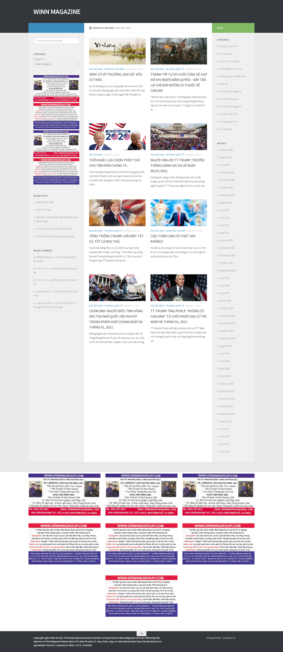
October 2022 (226, 149)
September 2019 (227, 338)
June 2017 (225, 436)
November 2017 (227, 398)
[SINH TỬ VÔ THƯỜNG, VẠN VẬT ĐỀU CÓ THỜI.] (117, 51)
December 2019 (227, 315)
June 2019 (225, 361)
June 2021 (225, 217)
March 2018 (225, 376)
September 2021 (227, 195)
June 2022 (225, 164)
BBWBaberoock (44, 257)
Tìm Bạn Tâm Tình (228, 114)
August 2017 (226, 421)
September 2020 (227, 270)
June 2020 (225, 285)
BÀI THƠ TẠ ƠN (43, 209)
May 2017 (224, 444)
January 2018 (226, 383)
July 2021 (224, 210)
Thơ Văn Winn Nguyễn (230, 106)
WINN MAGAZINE (57, 11)
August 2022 (226, 157)
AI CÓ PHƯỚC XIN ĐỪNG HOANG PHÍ (54, 228)
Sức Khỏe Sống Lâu (229, 99)
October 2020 (226, 263)
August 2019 (226, 345)
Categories (38, 59)
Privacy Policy (213, 637)
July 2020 (224, 278)
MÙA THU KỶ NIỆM (45, 202)
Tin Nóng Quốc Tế (175, 69)
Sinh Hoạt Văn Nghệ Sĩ (230, 91)
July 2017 (224, 428)
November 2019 (227, 323)
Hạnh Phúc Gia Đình (114, 69)
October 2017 (226, 406)
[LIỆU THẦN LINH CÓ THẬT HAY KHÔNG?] (179, 212)
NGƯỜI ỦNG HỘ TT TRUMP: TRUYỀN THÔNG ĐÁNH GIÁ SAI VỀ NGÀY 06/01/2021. (177, 165)
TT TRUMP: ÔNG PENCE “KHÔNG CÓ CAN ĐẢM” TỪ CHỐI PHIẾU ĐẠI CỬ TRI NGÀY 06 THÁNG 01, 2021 (179, 316)
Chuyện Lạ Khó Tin (229, 46)
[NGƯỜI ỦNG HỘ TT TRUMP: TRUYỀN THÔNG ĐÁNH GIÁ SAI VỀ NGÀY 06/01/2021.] (179, 136)
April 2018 (224, 368)
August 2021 (226, 202)
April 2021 (224, 232)
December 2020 (227, 247)
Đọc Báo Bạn (96, 69)
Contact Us (229, 637)
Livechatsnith (42, 291)
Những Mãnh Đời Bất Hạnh (233, 76)
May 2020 (224, 293)
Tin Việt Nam (226, 129)
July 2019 (224, 353)
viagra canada (43, 303)
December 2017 (227, 391)
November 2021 (227, 180)
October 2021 (226, 187)
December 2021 (227, 172)
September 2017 (227, 413)
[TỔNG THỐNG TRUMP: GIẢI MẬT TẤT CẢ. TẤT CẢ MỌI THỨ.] (117, 212)
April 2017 (224, 451)
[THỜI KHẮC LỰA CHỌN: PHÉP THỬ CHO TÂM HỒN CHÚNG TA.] (117, 136)
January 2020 (226, 308)
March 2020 (225, 300)
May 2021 (224, 225)
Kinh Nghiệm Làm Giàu (231, 68)
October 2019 (226, 330)
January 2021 (226, 240)
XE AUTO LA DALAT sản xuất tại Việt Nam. (55, 236)
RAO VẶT (224, 83)
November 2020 (227, 255)
